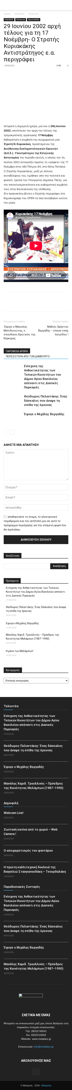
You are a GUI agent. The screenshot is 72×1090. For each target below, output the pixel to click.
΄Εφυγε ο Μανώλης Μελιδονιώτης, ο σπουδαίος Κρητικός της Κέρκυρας (19, 332)
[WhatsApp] (33, 74)
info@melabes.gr (44, 1046)
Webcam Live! (13, 813)
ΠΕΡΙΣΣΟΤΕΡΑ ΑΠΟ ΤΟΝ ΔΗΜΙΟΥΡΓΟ (28, 356)
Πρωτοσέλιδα (33, 19)
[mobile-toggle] (6, 5)
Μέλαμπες (47, 1085)
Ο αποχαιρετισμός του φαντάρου (28, 850)
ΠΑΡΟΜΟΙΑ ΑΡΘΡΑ (17, 351)
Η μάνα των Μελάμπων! (19, 651)
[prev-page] (6, 432)
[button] (67, 5)
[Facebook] (7, 74)
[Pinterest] (24, 74)
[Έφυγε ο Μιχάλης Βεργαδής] (13, 418)
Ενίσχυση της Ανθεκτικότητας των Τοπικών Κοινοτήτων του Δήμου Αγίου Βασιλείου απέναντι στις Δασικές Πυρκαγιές (35, 591)
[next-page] (12, 432)
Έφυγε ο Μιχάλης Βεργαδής (44, 414)
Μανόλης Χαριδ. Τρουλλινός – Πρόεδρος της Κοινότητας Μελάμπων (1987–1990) (32, 636)
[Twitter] (16, 74)
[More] (41, 74)
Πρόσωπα (33, 14)
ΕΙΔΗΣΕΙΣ (19, 14)
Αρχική (7, 14)
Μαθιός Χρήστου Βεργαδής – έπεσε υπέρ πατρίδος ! (53, 330)
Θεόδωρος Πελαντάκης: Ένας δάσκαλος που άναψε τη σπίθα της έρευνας (45, 400)
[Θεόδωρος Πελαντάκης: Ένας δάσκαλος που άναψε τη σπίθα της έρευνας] (13, 400)
